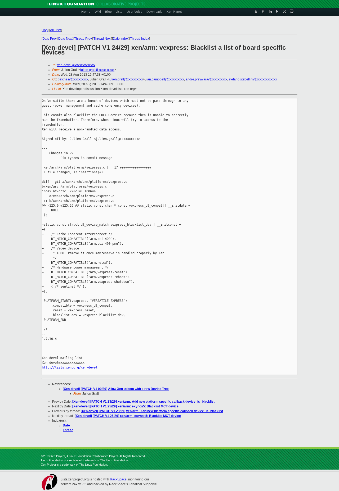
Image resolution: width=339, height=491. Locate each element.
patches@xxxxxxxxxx (73, 79)
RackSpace (118, 479)
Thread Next (102, 38)
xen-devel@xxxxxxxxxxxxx (76, 65)
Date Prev (49, 38)
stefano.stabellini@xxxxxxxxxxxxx (253, 79)
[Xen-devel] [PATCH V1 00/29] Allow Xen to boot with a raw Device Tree (116, 389)
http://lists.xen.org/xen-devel (69, 367)
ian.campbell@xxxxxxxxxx (165, 79)
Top (45, 30)
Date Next (65, 38)
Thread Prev (83, 38)
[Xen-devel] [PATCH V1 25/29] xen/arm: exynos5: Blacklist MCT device (125, 406)
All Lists (55, 30)
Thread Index (139, 38)
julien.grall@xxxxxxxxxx (97, 70)
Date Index (120, 38)
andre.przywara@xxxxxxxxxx (206, 79)
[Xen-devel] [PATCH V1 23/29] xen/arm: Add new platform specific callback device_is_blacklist (143, 401)
